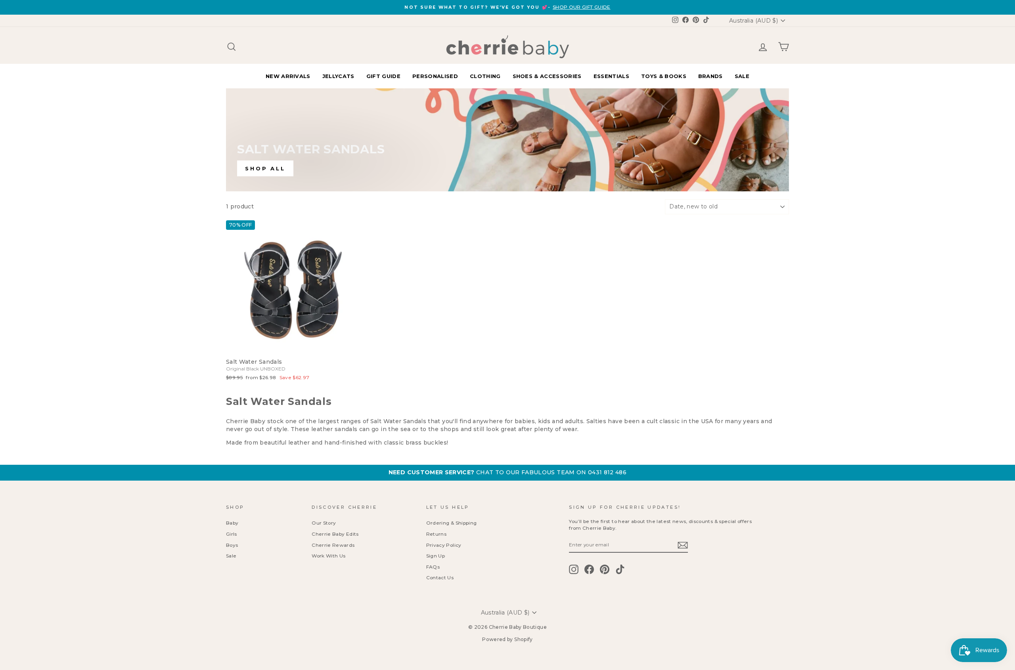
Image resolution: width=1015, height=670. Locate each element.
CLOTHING (485, 76)
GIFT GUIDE (383, 76)
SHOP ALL (265, 168)
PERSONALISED (435, 76)
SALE (742, 76)
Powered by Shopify (507, 639)
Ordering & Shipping (451, 523)
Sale (231, 556)
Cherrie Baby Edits (335, 534)
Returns (436, 534)
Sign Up (435, 556)
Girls (231, 534)
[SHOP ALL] (507, 139)
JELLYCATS (338, 76)
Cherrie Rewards (333, 545)
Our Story (324, 523)
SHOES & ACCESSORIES (547, 76)
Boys (232, 545)
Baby (232, 523)
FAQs (433, 567)
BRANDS (710, 76)
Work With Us (328, 556)
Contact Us (440, 577)
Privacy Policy (444, 545)
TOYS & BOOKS (663, 76)
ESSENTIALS (611, 76)
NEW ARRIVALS (288, 76)
